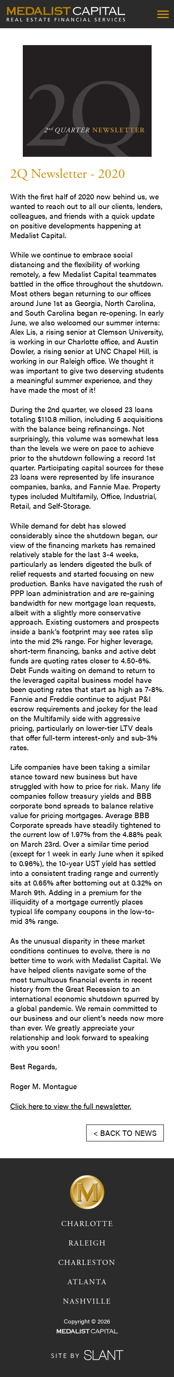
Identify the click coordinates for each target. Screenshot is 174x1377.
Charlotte (87, 1224)
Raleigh (87, 1243)
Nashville (87, 1301)
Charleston (87, 1262)
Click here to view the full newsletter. (70, 1106)
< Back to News (125, 1132)
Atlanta (87, 1282)
